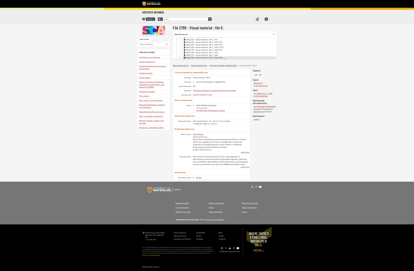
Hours (211, 207)
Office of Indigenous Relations (151, 255)
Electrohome (198, 134)
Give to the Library (249, 207)
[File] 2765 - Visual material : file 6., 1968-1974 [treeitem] (204, 50)
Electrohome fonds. (181, 65)
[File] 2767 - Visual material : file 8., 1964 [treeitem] (202, 55)
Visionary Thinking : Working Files (223, 65)
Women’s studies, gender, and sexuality (151, 122)
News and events (216, 212)
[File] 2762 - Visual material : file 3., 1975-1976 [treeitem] (204, 42)
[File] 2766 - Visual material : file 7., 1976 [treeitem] (202, 52)
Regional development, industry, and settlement (152, 106)
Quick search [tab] (144, 39)
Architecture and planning (149, 57)
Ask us (244, 212)
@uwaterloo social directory (230, 251)
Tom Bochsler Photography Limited (210, 110)
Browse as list (261, 86)
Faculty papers (145, 77)
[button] (258, 19)
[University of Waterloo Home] (151, 4)
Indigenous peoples (147, 91)
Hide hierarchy (181, 34)
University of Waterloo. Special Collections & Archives (214, 90)
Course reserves (182, 207)
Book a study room (216, 203)
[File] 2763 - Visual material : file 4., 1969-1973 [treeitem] (204, 45)
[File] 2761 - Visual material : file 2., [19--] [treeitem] (202, 39)
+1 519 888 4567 (150, 240)
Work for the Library (250, 203)
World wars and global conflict (151, 128)
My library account (183, 212)
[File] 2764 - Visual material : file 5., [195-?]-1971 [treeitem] (205, 47)
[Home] (143, 19)
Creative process (146, 73)
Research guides (182, 203)
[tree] (225, 48)
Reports (259, 83)
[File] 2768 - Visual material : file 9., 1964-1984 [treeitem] (204, 58)
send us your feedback (215, 219)
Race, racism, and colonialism (151, 100)
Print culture (144, 96)
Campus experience (147, 62)
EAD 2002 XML (262, 96)
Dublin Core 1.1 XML (264, 93)
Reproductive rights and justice (151, 112)
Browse (150, 19)
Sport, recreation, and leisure (151, 116)
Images (199, 177)
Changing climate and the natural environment (152, 67)
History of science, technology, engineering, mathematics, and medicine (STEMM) (151, 84)
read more (245, 152)
